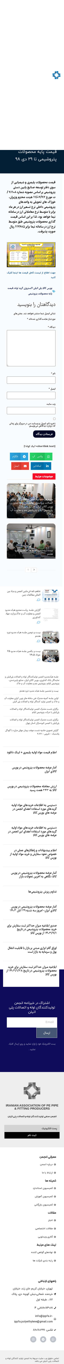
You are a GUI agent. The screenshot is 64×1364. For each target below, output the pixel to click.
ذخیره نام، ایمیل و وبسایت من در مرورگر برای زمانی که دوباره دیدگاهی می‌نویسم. (32, 424)
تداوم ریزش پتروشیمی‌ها (42, 892)
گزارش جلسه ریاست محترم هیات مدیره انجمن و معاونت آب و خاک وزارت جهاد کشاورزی (22, 613)
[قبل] (28, 570)
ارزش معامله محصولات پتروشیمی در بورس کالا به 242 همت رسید (32, 788)
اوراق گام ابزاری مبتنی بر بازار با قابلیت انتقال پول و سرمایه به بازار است (32, 950)
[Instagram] (33, 1339)
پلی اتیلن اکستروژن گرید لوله (28, 288)
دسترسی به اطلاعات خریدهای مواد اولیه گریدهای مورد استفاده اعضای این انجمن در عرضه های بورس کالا (32, 832)
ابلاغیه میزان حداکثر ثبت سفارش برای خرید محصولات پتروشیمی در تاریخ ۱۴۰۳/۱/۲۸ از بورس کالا (31, 971)
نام (53, 374)
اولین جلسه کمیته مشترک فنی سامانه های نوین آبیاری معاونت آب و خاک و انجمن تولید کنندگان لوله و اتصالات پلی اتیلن (31, 700)
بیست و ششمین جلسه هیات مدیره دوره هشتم (34, 552)
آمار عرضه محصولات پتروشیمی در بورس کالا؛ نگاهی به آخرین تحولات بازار (34, 875)
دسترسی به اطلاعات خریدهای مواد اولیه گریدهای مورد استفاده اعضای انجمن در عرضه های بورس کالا (34, 809)
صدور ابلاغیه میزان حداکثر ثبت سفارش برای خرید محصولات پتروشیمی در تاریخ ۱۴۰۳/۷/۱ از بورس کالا (32, 929)
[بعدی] (34, 570)
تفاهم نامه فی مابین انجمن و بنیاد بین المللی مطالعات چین (23, 593)
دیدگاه (51, 327)
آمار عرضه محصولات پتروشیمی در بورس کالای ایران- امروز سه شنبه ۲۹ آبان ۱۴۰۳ (33, 909)
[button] (6, 75)
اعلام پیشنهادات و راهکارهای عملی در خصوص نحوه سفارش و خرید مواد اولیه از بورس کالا (33, 854)
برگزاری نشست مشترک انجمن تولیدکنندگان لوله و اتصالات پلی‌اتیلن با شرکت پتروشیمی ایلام (34, 711)
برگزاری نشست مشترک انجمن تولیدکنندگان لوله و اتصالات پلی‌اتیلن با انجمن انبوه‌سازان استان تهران (34, 721)
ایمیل (52, 389)
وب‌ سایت (50, 404)
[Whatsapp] (53, 1339)
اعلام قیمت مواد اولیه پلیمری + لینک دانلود (31, 753)
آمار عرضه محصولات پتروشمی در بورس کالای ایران (34, 770)
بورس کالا (47, 288)
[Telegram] (43, 1339)
